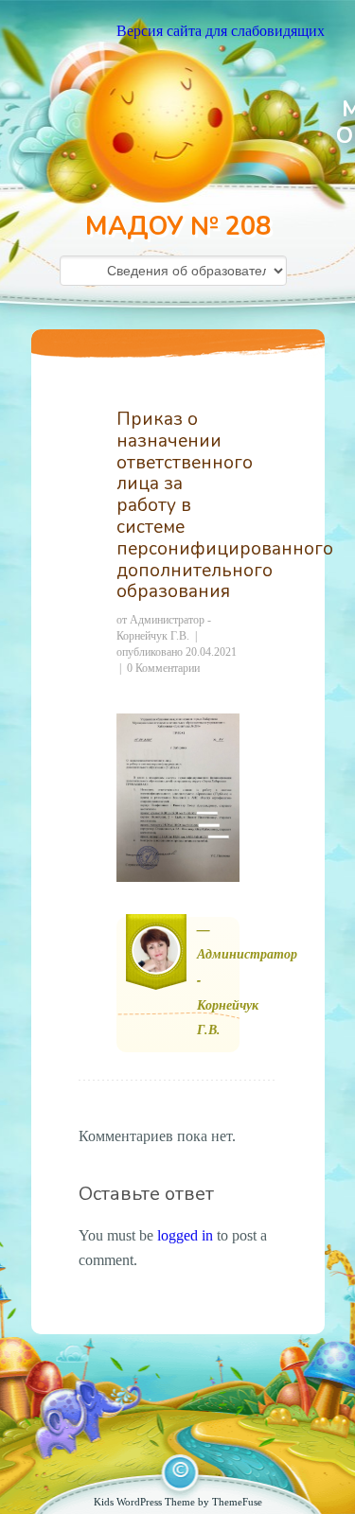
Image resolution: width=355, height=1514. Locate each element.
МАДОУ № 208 (178, 226)
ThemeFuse (237, 1501)
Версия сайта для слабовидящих (220, 31)
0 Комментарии (163, 668)
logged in (185, 1235)
